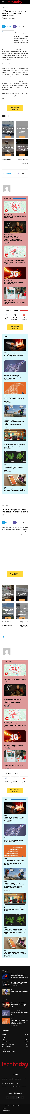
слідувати (15, 314)
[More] (23, 26)
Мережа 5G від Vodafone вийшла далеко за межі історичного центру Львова (15, 262)
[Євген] (3, 18)
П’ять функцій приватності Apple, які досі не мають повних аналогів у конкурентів (15, 490)
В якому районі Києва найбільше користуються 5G (13, 282)
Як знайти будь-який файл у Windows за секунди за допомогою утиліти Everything (19, 975)
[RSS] (11, 1097)
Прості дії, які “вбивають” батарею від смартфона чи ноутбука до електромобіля (15, 355)
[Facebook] (7, 1097)
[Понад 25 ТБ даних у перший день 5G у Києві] (15, 293)
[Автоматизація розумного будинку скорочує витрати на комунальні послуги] (15, 435)
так (6, 314)
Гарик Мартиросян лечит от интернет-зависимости (7, 161)
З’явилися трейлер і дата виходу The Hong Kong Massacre (22, 148)
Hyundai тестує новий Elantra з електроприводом (7, 130)
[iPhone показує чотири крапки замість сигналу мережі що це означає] (6, 992)
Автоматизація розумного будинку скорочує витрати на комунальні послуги (15, 446)
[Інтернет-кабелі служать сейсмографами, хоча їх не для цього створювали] (15, 366)
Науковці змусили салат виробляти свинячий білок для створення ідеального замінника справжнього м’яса (15, 468)
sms (7, 116)
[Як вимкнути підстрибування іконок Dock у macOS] (6, 984)
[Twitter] (18, 1097)
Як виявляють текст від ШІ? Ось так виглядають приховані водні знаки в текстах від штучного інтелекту (14, 399)
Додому (3, 7)
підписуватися (24, 314)
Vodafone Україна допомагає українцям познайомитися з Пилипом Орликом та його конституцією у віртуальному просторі (13, 239)
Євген (6, 18)
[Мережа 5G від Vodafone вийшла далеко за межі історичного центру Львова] (15, 252)
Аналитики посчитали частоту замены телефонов (22, 130)
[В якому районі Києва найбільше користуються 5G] (15, 273)
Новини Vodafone (8, 214)
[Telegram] (15, 1097)
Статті (5, 352)
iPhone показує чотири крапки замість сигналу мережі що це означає (19, 991)
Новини (8, 7)
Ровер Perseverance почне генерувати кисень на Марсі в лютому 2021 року (8, 148)
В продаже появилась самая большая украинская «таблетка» (22, 161)
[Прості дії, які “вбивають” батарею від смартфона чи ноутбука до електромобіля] (15, 345)
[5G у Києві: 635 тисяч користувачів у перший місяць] (15, 207)
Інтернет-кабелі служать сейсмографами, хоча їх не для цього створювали (13, 377)
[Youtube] (22, 1097)
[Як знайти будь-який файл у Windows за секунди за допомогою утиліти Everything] (6, 976)
